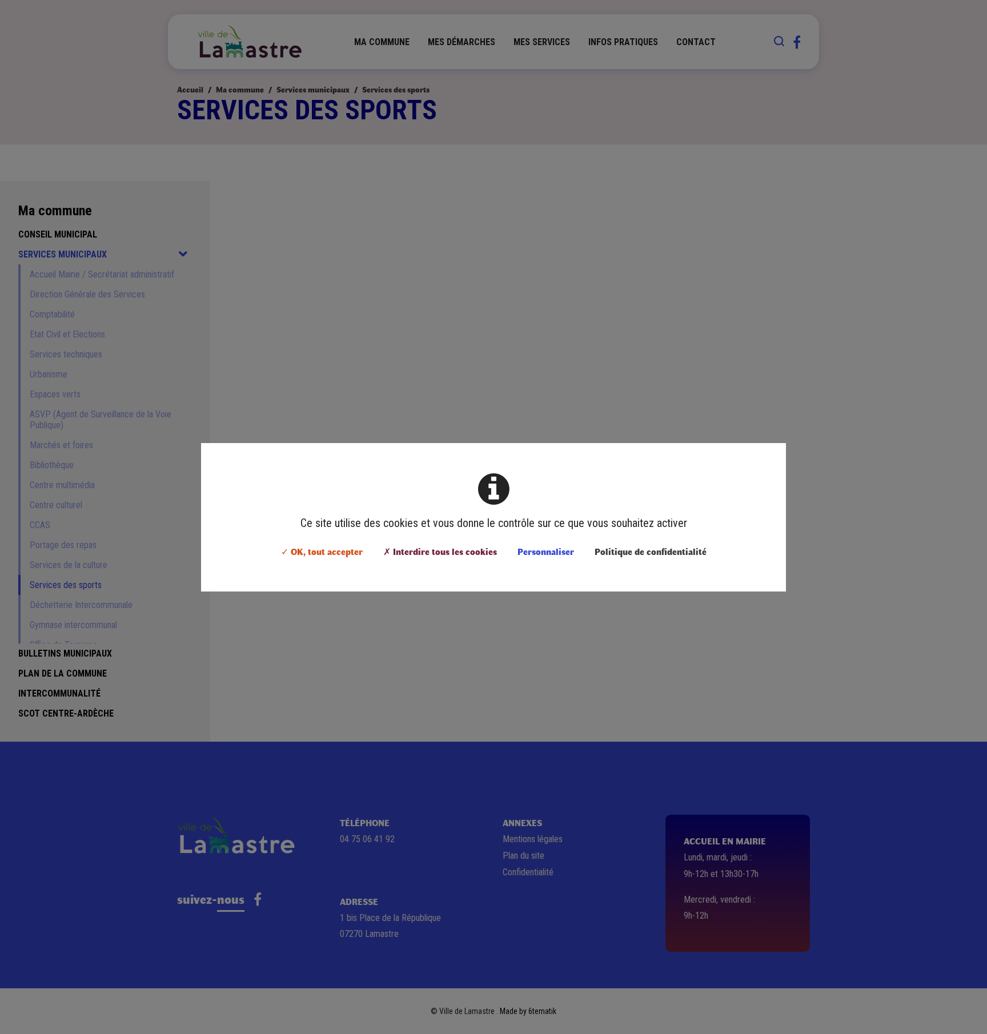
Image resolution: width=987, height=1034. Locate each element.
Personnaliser (545, 551)
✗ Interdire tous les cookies (440, 551)
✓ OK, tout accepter (322, 551)
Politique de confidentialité (651, 551)
